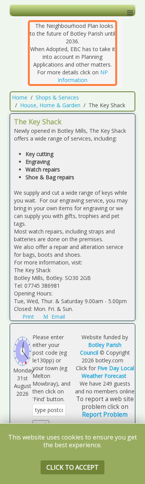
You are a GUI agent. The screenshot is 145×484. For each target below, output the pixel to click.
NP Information (83, 76)
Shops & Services (57, 97)
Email (57, 316)
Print (28, 316)
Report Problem (105, 414)
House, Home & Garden (50, 105)
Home (19, 97)
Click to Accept (72, 467)
